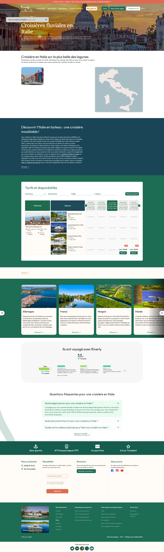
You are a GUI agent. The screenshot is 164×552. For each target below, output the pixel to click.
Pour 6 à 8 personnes (82, 517)
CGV (121, 537)
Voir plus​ (24, 167)
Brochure (133, 511)
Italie (57, 520)
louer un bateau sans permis (30, 163)
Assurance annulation (108, 514)
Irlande (58, 523)
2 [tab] (35, 223)
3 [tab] (36, 223)
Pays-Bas (59, 517)
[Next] (47, 219)
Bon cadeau (105, 520)
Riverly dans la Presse (108, 517)
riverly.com (31, 20)
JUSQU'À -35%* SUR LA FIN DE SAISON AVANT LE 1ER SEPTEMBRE (87, 2)
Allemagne (59, 514)
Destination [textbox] (35, 194)
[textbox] (82, 193)
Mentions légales (112, 537)
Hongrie (58, 529)
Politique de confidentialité (134, 537)
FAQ (102, 511)
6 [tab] (39, 223)
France (58, 511)
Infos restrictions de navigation (111, 523)
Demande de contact (134, 515)
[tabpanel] (37, 218)
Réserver (123, 253)
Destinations (25, 16)
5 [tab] (38, 223)
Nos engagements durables (110, 526)
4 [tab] (37, 223)
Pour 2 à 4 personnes (82, 511)
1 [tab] (34, 223)
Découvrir (38, 332)
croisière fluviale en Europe (70, 154)
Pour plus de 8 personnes (83, 520)
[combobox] (36, 193)
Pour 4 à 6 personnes (82, 514)
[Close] (46, 20)
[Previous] (27, 219)
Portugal (59, 526)
